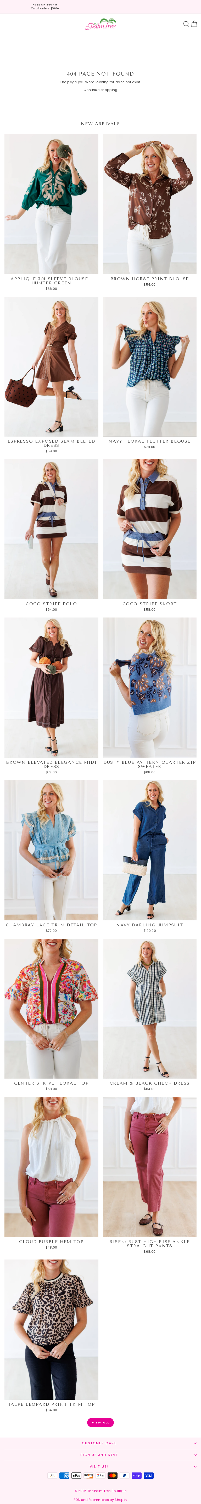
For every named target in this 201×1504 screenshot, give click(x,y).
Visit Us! (99, 1466)
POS (77, 1499)
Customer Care (99, 1443)
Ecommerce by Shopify (108, 1499)
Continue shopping (100, 89)
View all (100, 1422)
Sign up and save (99, 1455)
